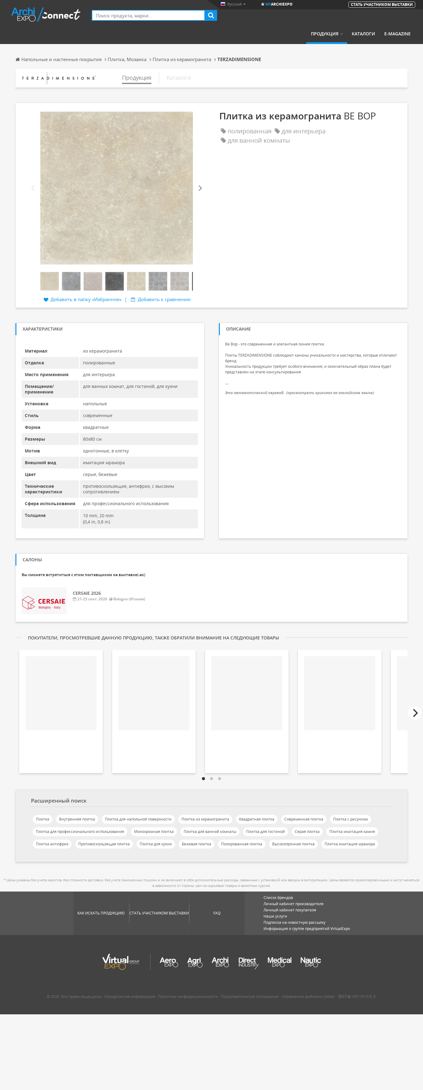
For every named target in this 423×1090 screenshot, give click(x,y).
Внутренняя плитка (77, 819)
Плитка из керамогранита (205, 819)
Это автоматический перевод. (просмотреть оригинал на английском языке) (299, 392)
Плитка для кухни (156, 844)
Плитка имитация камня (352, 831)
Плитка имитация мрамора (350, 844)
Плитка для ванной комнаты (210, 831)
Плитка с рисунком (350, 819)
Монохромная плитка (154, 831)
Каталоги (363, 34)
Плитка (42, 819)
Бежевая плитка (196, 844)
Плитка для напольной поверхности (138, 819)
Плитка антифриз (52, 844)
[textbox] (148, 15)
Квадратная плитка (256, 819)
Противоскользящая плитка (104, 844)
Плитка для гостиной (265, 831)
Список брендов (278, 897)
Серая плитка (307, 831)
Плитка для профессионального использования (80, 831)
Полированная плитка (241, 844)
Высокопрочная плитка (293, 844)
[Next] (199, 188)
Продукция (324, 34)
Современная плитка (303, 819)
